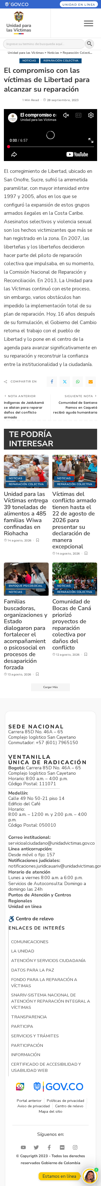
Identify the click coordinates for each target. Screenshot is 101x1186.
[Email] (90, 382)
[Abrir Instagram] (76, 1147)
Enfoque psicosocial (26, 586)
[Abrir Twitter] (37, 1147)
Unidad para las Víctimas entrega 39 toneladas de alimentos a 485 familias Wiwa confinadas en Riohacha (26, 514)
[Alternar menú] (88, 23)
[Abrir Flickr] (63, 1147)
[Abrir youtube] (24, 1147)
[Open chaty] (90, 1176)
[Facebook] (52, 382)
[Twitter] (65, 382)
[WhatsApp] (78, 382)
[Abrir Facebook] (50, 1147)
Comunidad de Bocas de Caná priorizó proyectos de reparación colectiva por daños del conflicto (71, 625)
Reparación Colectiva (61, 61)
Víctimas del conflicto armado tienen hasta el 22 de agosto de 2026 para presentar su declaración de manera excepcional (74, 520)
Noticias (29, 61)
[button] (22, 4)
